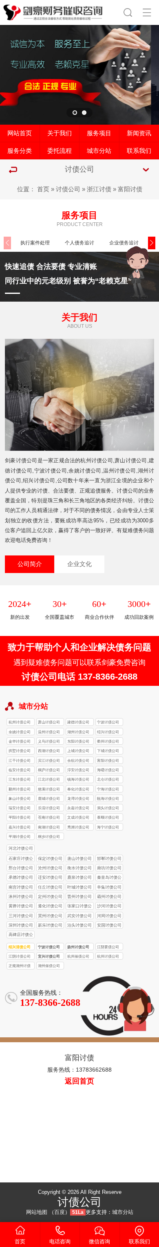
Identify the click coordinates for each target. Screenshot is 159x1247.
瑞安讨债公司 (20, 808)
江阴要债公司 (108, 947)
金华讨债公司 (20, 741)
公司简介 (30, 564)
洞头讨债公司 (108, 808)
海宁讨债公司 (108, 827)
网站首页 (19, 133)
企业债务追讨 (124, 243)
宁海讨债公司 (108, 789)
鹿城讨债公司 (49, 799)
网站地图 (36, 1212)
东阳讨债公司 (78, 741)
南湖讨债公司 (49, 827)
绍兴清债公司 (20, 947)
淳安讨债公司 (78, 770)
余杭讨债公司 (78, 761)
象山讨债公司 (20, 799)
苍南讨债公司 (49, 817)
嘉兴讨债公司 (20, 827)
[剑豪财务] (53, 11)
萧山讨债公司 (49, 722)
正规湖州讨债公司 (20, 966)
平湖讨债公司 (20, 837)
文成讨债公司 (78, 817)
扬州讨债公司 (78, 947)
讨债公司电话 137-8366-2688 (79, 677)
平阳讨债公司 (20, 817)
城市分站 (99, 151)
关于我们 (59, 133)
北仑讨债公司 (108, 779)
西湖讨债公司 (49, 751)
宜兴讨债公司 (49, 956)
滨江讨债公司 (49, 761)
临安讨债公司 (20, 770)
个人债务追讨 (79, 243)
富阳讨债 (130, 189)
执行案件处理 (35, 243)
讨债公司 (68, 189)
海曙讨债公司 (108, 770)
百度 (59, 1212)
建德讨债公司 (78, 722)
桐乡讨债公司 (49, 837)
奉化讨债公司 (78, 789)
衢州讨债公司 (108, 741)
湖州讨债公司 (78, 732)
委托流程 (59, 151)
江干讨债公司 (20, 761)
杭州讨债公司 (20, 722)
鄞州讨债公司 (20, 789)
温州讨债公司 (49, 732)
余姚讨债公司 (20, 732)
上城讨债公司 (78, 751)
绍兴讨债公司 (108, 732)
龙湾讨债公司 (78, 799)
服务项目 (99, 133)
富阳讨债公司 (108, 761)
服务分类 (19, 151)
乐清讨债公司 (49, 808)
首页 (43, 189)
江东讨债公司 (20, 779)
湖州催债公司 (49, 966)
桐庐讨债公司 (49, 770)
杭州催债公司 (78, 956)
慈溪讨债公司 (49, 789)
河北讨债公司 (21, 848)
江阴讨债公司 (20, 956)
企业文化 (79, 564)
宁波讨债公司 (108, 722)
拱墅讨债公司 (20, 751)
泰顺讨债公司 (108, 817)
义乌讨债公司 (49, 741)
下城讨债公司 (108, 751)
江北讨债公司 (49, 779)
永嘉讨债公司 (78, 808)
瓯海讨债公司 (108, 799)
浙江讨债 (99, 189)
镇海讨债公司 (78, 779)
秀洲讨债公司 (78, 827)
